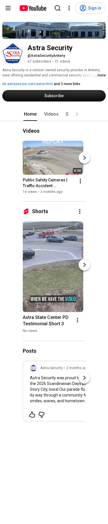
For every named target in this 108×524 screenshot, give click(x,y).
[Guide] (8, 8)
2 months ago (77, 368)
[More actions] (80, 181)
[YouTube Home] (32, 8)
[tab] (30, 114)
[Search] (57, 8)
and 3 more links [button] (67, 84)
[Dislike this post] (41, 414)
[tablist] (54, 114)
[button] (77, 114)
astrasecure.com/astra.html (29, 84)
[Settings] (69, 8)
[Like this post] (32, 414)
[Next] (84, 158)
